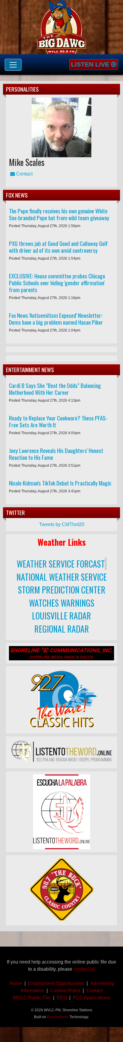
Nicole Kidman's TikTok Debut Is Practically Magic (60, 483)
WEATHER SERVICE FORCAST (61, 564)
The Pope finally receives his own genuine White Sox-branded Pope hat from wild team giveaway (59, 214)
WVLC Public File (32, 997)
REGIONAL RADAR (61, 629)
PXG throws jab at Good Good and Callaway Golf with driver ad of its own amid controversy (58, 247)
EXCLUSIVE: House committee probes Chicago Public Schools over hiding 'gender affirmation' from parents (57, 283)
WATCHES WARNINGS (61, 603)
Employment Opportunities (56, 983)
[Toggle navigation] (13, 65)
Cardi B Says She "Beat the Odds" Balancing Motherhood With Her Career (55, 389)
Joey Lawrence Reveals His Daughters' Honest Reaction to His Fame (56, 454)
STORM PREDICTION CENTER (61, 590)
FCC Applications (91, 997)
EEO (62, 997)
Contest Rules (65, 990)
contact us (84, 969)
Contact (24, 173)
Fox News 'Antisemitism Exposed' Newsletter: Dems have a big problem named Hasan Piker (56, 318)
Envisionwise (58, 1017)
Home (15, 983)
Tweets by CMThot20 (61, 524)
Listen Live (91, 64)
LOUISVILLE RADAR (61, 616)
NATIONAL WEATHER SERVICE (61, 577)
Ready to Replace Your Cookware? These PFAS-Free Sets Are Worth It (58, 421)
